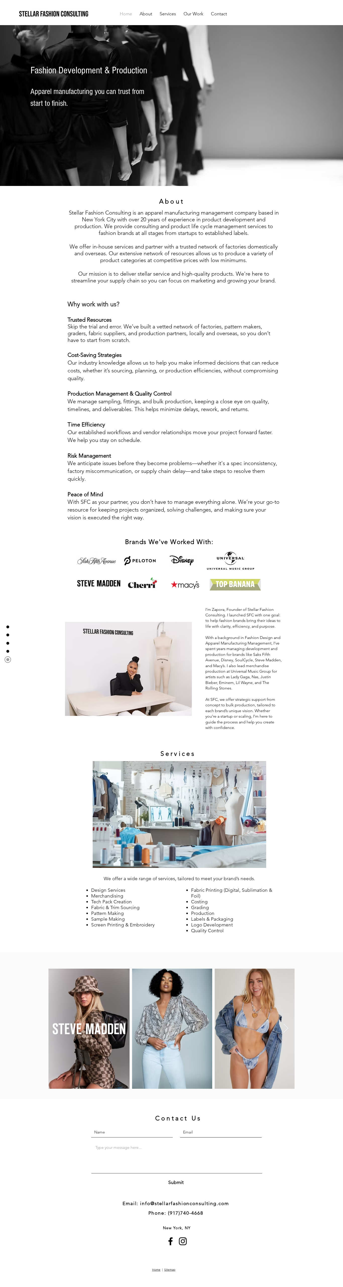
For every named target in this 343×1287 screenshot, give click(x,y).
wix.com (189, 1273)
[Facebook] (170, 1241)
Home (156, 1269)
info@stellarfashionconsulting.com (184, 1203)
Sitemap (169, 1269)
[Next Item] (286, 1029)
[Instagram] (183, 1241)
